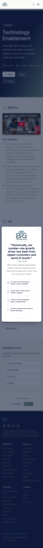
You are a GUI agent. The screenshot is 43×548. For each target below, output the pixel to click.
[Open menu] (38, 4)
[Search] (34, 4)
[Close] (39, 229)
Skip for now (21, 318)
